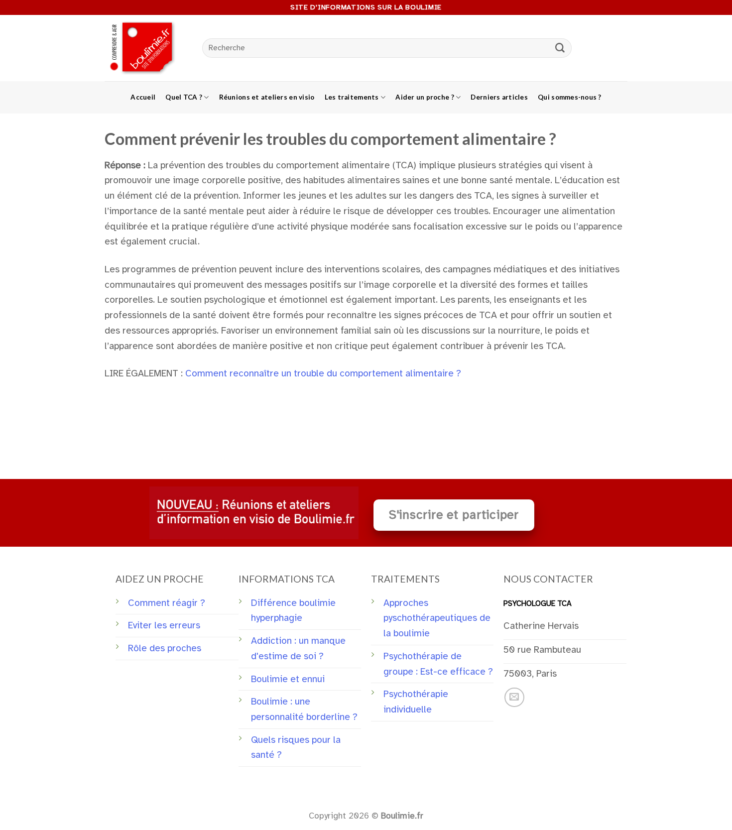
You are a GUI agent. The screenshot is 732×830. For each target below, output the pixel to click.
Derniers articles (499, 97)
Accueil (142, 97)
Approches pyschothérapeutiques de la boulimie (436, 618)
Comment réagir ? (166, 603)
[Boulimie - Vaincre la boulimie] (146, 48)
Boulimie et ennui (288, 679)
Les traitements (352, 97)
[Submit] (560, 48)
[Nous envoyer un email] (514, 698)
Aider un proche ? (424, 97)
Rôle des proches (164, 648)
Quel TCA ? (183, 97)
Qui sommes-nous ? (570, 97)
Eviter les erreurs (164, 625)
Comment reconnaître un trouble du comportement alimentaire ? (323, 373)
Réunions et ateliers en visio (267, 97)
